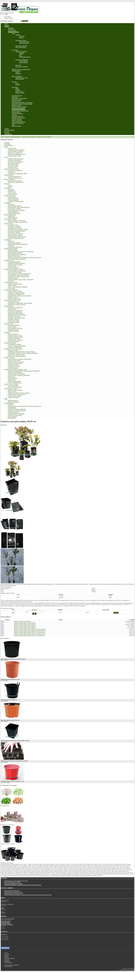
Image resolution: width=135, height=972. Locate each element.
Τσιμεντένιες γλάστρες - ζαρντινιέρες (16, 362)
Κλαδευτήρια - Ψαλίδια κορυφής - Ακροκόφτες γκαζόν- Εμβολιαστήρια (23, 370)
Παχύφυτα (10, 186)
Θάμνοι (6, 147)
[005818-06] (12, 565)
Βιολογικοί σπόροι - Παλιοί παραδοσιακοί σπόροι (19, 207)
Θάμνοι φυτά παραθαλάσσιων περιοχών (16, 154)
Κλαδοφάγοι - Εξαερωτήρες (14, 316)
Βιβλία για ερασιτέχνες (13, 400)
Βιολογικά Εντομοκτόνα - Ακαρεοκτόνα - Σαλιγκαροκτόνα (21, 251)
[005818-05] (12, 512)
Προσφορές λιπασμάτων (13, 267)
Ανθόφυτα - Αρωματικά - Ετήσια (11, 169)
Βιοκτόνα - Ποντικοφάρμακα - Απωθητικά (13, 269)
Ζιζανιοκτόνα (11, 245)
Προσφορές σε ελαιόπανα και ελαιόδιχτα (17, 356)
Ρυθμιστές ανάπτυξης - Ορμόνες (15, 264)
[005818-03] (12, 530)
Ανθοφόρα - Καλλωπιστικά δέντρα (15, 158)
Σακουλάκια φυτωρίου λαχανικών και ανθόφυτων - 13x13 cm (14, 760)
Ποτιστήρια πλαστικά (12, 378)
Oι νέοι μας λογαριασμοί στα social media (13, 883)
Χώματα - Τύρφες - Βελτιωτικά (11, 384)
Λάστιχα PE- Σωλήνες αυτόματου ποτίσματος (18, 229)
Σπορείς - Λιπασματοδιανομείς (14, 382)
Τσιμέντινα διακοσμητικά (13, 412)
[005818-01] (12, 547)
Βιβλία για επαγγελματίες (13, 401)
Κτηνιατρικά (11, 281)
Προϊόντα (7, 136)
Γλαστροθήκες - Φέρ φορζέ (14, 366)
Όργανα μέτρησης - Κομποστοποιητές (16, 373)
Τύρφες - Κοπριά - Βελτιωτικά (15, 387)
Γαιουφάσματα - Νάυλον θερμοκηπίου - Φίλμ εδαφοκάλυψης (21, 351)
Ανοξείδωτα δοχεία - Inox (13, 301)
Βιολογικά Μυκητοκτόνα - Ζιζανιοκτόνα (17, 254)
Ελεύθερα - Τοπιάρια (12, 194)
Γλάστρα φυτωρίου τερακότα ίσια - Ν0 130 (10, 679)
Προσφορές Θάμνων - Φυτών (14, 155)
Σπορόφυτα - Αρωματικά (9, 195)
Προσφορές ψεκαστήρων (13, 341)
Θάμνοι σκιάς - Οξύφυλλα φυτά (15, 152)
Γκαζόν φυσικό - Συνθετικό (10, 219)
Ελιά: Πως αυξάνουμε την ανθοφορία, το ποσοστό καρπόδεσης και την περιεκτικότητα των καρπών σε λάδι (27, 894)
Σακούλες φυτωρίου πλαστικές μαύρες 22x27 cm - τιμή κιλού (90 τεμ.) (29, 632)
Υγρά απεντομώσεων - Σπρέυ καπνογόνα (17, 270)
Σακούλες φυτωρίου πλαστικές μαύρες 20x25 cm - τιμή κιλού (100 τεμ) (30, 630)
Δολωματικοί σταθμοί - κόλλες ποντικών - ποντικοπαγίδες (21, 279)
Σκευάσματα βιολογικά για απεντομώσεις (17, 259)
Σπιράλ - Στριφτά (12, 192)
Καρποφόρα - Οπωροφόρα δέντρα (15, 161)
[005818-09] (12, 477)
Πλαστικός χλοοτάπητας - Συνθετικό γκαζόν (18, 222)
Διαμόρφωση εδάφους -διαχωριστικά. (16, 413)
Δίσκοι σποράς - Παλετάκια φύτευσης (16, 292)
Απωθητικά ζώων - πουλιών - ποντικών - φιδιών (18, 276)
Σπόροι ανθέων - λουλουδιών (14, 208)
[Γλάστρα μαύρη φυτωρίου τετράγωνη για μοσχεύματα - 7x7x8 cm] (12, 739)
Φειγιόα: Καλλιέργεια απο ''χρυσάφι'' (12, 882)
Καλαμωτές (10, 404)
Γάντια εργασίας (11, 288)
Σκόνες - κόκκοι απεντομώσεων (15, 272)
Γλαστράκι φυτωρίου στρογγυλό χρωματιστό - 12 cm (12, 781)
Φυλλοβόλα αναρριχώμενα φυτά (15, 177)
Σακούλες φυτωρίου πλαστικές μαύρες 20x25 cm (25, 623)
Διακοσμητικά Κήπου (9, 403)
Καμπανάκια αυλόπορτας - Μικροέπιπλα (17, 409)
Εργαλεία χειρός (11, 376)
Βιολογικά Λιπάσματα (13, 250)
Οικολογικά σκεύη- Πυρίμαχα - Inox (12, 300)
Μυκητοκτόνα (11, 241)
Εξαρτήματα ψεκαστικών (13, 329)
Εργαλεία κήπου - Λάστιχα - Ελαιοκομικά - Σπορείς (15, 369)
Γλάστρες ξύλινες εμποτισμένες (15, 363)
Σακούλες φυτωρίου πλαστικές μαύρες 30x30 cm (25, 627)
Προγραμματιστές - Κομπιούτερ (15, 228)
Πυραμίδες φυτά (11, 191)
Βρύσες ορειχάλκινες (12, 416)
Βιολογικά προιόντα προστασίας (15, 253)
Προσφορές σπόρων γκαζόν (14, 213)
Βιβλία (5, 398)
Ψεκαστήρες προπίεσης (13, 334)
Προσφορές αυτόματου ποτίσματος (16, 238)
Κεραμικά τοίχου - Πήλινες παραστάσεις (17, 410)
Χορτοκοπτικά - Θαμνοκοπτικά (15, 312)
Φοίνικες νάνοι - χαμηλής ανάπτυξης (16, 182)
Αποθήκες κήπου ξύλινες (13, 397)
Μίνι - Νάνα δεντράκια (13, 164)
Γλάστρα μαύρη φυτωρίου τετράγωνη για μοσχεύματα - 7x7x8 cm (15, 740)
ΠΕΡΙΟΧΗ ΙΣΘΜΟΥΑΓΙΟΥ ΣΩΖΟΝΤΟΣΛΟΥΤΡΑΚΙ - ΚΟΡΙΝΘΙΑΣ (7, 923)
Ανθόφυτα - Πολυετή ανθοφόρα (15, 170)
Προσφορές (7, 142)
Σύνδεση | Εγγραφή (8, 18)
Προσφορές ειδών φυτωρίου (14, 298)
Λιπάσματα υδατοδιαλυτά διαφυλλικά (16, 263)
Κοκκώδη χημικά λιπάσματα (14, 261)
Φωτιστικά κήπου (12, 418)
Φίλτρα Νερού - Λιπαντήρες (14, 232)
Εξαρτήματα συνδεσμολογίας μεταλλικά (17, 236)
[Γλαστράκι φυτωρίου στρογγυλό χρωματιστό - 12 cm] (12, 779)
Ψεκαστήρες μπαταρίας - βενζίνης (15, 337)
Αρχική (2, 136)
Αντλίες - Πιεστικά (12, 326)
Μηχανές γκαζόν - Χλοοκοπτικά (15, 310)
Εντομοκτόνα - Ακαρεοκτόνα (14, 242)
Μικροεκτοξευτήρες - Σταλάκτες (15, 235)
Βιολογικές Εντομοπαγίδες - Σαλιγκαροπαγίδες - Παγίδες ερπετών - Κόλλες (24, 257)
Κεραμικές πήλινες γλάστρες (14, 360)
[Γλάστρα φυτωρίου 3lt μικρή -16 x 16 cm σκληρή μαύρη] (12, 657)
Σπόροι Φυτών (7, 203)
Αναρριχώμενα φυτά (8, 175)
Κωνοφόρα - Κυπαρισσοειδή (14, 160)
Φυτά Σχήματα (7, 188)
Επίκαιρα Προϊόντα (8, 145)
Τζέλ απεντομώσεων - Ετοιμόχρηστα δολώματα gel (19, 273)
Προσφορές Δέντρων (12, 167)
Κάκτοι (9, 185)
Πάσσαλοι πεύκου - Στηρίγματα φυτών (16, 394)
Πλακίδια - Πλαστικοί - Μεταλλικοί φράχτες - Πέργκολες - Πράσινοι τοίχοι (24, 406)
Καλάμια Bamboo (12, 407)
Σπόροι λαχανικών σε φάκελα (14, 205)
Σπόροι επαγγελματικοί (13, 211)
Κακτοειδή (6, 183)
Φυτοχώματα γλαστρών (13, 385)
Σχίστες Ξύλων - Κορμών (13, 320)
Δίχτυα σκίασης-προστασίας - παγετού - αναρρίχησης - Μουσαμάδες (23, 353)
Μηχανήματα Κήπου (8, 306)
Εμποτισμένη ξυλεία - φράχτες (11, 388)
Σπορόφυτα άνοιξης (12, 197)
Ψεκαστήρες (7, 332)
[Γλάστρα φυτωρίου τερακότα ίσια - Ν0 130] (12, 678)
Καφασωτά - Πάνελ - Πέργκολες (15, 390)
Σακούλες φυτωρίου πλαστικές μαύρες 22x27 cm (25, 624)
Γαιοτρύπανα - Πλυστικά (13, 319)
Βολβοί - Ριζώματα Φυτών (10, 214)
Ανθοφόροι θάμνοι (12, 148)
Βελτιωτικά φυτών (12, 266)
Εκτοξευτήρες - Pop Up (13, 225)
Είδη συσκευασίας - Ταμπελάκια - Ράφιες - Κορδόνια (19, 295)
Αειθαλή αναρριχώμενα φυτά (14, 176)
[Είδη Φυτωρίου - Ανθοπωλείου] (12, 823)
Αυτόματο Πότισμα (8, 223)
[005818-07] (12, 583)
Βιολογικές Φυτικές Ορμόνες (14, 256)
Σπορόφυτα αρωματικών (13, 200)
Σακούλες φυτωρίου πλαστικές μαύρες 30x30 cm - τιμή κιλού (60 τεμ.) (29, 635)
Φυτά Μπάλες (11, 189)
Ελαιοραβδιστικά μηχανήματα (14, 344)
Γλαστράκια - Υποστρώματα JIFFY (16, 294)
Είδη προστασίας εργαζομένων (11, 282)
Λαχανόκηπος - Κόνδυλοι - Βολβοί (16, 201)
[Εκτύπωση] (4, 424)
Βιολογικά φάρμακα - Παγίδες (11, 248)
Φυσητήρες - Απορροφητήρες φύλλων (16, 317)
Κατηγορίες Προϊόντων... (15, 136)
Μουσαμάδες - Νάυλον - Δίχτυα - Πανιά (13, 348)
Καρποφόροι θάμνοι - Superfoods (15, 151)
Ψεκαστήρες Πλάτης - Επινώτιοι (15, 335)
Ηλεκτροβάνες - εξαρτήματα (14, 226)
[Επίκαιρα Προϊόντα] (12, 804)
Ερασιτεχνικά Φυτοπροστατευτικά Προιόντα (18, 244)
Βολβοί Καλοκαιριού (12, 217)
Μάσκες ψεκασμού (12, 285)
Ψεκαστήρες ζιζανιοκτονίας (14, 338)
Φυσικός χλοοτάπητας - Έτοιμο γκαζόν (16, 220)
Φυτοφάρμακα (7, 239)
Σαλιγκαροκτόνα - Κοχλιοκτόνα (15, 247)
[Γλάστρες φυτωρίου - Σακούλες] (12, 842)
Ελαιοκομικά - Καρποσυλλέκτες (15, 372)
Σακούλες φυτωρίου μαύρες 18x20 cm (22, 621)
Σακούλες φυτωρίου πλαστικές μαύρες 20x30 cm (25, 626)
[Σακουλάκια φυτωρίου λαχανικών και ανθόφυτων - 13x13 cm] (12, 759)
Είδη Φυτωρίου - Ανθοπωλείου (29, 136)
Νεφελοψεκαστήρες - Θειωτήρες (15, 328)
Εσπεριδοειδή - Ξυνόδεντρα (14, 163)
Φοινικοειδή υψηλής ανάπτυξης (15, 180)
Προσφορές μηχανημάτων (13, 322)
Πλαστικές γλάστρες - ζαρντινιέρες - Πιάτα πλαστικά (19, 359)
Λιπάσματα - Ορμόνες (9, 260)
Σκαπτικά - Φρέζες (12, 309)
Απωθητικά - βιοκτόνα (13, 278)
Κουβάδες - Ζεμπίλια (12, 297)
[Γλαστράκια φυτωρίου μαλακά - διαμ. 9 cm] (12, 718)
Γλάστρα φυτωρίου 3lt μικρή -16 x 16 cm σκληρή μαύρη (13, 659)
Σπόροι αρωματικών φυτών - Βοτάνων (16, 210)
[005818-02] (12, 495)
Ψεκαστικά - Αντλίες (8, 323)
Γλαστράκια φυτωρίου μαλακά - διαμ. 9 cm (10, 720)
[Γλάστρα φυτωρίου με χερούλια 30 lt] (12, 698)
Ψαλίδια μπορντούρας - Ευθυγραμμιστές (17, 314)
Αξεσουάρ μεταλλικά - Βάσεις (14, 396)
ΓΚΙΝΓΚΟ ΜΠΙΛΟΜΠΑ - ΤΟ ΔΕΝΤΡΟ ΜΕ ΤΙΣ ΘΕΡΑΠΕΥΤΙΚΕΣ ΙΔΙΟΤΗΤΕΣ (22, 885)
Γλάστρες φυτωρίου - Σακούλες (44, 136)
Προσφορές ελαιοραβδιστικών (14, 347)
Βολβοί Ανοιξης (11, 216)
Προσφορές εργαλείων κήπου (14, 381)
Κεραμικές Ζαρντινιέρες (13, 365)
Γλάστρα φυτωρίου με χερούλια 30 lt (9, 699)
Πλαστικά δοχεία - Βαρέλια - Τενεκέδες (16, 304)
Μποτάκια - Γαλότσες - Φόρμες (15, 284)
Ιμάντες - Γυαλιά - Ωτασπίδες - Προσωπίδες (17, 287)
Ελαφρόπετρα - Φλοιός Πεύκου (15, 415)
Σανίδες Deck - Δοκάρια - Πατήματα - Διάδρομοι (19, 393)
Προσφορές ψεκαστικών (13, 331)
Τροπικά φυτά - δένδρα (13, 166)
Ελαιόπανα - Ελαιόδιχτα (13, 350)
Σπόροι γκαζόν (11, 204)
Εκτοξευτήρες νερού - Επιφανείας (15, 233)
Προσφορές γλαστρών (13, 368)
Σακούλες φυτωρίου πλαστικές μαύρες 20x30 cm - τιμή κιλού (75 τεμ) (29, 633)
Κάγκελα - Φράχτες (12, 391)
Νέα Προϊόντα (7, 144)
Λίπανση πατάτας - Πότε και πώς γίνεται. (13, 892)
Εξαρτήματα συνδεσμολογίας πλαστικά (16, 231)
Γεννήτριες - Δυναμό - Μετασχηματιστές (17, 345)
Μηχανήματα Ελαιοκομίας (10, 342)
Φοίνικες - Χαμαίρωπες (9, 179)
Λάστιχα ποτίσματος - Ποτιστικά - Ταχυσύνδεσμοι (19, 375)
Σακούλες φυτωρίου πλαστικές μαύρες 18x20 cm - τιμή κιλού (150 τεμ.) (30, 629)
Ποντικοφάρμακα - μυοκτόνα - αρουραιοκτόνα (18, 275)
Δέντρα (6, 157)
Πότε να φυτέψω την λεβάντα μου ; (12, 890)
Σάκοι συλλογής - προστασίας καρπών (16, 354)
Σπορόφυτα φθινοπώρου (13, 198)
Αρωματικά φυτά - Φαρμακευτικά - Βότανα (17, 173)
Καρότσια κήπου (11, 379)
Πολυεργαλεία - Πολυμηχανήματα (15, 313)
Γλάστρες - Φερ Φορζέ (9, 357)
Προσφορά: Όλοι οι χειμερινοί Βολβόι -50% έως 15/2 (16, 881)
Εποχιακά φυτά (11, 172)
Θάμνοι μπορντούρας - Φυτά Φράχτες (16, 149)
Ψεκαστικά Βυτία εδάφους (14, 325)
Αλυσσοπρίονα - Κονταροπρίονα (15, 307)
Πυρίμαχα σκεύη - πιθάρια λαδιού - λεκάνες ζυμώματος (20, 303)
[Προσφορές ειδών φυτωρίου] (12, 861)
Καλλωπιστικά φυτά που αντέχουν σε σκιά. (13, 893)
